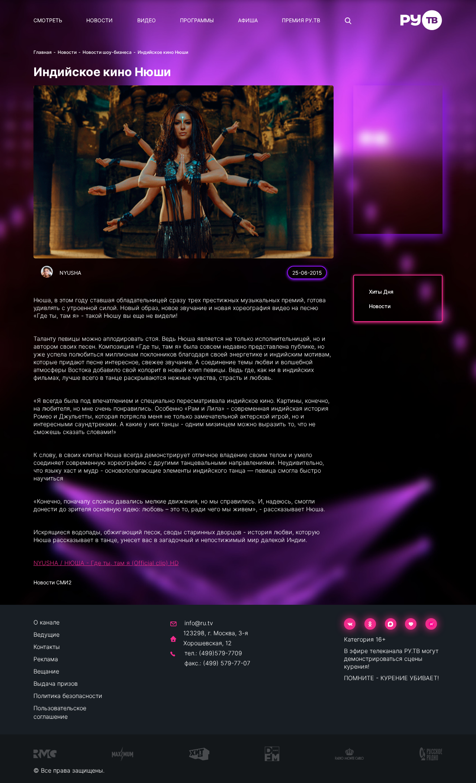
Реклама (45, 659)
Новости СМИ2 (52, 582)
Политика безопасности (67, 695)
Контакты (46, 646)
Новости (99, 20)
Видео (146, 20)
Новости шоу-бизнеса (107, 52)
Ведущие (46, 634)
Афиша (248, 20)
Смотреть (47, 20)
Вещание (46, 671)
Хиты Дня (381, 291)
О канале (46, 622)
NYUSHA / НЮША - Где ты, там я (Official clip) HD (105, 563)
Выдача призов (55, 683)
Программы (197, 20)
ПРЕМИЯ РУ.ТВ (301, 20)
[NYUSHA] (47, 272)
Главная (42, 52)
